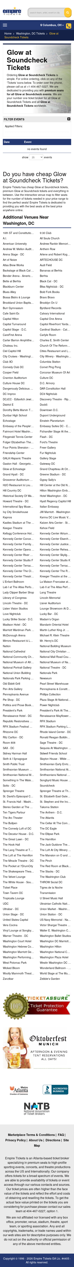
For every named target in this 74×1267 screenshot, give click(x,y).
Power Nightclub (49, 705)
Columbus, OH (52, 25)
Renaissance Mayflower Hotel (55, 716)
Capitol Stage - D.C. (15, 329)
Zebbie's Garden (50, 979)
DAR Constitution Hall (52, 388)
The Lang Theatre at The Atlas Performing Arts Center (18, 850)
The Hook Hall (11, 844)
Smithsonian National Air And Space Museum (55, 769)
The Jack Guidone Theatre (55, 844)
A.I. (5, 238)
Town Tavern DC (13, 893)
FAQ (61, 1134)
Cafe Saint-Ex (11, 313)
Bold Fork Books (50, 292)
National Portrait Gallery (17, 667)
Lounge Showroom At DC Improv (55, 608)
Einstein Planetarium (52, 421)
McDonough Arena (14, 635)
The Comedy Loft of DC (17, 828)
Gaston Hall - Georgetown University (18, 463)
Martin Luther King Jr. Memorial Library (55, 630)
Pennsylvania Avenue (16, 694)
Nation (7, 646)
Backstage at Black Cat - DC (18, 270)
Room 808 (9, 742)
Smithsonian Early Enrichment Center (55, 764)
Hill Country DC (12, 490)
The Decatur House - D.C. (18, 834)
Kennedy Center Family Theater (18, 544)
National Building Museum (55, 646)
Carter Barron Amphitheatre (18, 340)
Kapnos (7, 517)
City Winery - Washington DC (55, 356)
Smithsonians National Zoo (55, 775)
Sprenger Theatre (13, 791)
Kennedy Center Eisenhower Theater (55, 539)
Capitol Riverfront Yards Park (55, 324)
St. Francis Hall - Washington (18, 801)
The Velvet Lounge (14, 877)
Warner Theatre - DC (15, 936)
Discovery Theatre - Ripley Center (55, 399)
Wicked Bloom (11, 968)
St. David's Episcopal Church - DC (18, 796)
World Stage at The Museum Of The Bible (55, 973)
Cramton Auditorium (15, 378)
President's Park (12, 710)
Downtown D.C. (49, 410)
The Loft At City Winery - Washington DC (55, 850)
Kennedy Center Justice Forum (55, 544)
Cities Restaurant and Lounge (55, 351)
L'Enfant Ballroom (13, 581)
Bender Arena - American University (18, 276)
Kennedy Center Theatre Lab (18, 576)
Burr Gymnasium (13, 308)
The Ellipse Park (49, 834)
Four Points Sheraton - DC (18, 447)
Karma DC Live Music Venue (55, 517)
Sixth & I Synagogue (15, 759)
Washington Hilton (50, 946)
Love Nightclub (12, 614)
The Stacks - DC (50, 871)
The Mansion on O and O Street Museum (55, 855)
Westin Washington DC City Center (55, 962)
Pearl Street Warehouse (54, 683)
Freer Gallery (48, 447)
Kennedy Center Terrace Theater (55, 565)
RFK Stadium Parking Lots (55, 726)
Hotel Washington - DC (53, 496)
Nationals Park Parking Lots (18, 678)
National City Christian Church (55, 651)
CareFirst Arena (12, 335)
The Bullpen (10, 823)
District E (8, 404)
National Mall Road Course (55, 657)
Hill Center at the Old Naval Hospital (55, 485)
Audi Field (46, 265)
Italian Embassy (49, 506)
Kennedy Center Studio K (55, 560)
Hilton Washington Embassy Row (55, 490)
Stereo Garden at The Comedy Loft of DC (18, 807)
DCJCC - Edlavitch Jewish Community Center (18, 399)
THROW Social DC (51, 882)
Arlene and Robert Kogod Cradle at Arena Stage (55, 254)
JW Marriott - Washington (55, 512)
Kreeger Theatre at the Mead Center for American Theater (55, 576)
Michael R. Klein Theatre (54, 635)
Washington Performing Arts (18, 957)
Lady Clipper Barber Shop (18, 592)
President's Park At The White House (55, 710)
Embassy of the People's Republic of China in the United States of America (18, 426)
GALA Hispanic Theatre (17, 458)
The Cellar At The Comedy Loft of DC (55, 823)
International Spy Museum (18, 506)
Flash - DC (46, 437)
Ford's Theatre (49, 442)
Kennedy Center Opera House (18, 549)
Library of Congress (15, 598)
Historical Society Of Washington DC (18, 496)
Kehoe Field (47, 528)
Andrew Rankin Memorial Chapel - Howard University (55, 243)
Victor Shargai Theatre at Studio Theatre (55, 925)
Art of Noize (10, 260)
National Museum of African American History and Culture (18, 662)
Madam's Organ (49, 619)
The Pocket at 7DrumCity (18, 866)
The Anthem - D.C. (51, 812)
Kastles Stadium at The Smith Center (18, 522)
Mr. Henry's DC (49, 641)
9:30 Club (45, 233)
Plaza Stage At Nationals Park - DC (55, 700)
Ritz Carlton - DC (13, 737)
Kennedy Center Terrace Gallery (18, 565)
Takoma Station (49, 807)
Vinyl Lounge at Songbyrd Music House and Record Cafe (18, 930)
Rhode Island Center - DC (55, 732)
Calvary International (52, 313)
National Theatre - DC (53, 667)
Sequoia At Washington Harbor (55, 748)
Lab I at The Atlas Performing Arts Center (18, 587)
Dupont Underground (52, 415)
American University (15, 243)
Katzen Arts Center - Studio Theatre (55, 522)
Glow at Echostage (14, 469)
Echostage (9, 421)
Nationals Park (48, 673)
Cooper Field (10, 372)
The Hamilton (48, 839)
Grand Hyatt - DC (13, 474)
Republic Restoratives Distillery (18, 721)
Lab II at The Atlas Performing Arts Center (55, 587)
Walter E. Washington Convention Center (55, 930)
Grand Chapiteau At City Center (55, 469)
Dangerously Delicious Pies (18, 388)
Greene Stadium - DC (53, 474)
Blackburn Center (13, 286)
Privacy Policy (15, 1140)
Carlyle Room (48, 335)
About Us (36, 1140)
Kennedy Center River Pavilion (18, 555)
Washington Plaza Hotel (54, 957)
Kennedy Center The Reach (55, 571)
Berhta (44, 276)
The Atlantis (47, 818)
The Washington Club (53, 877)
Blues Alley (9, 292)
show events (37, 157)
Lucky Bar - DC (49, 614)
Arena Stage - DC (13, 254)
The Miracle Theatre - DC (18, 860)
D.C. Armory (47, 383)
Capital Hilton (11, 319)
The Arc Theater (13, 818)
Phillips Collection (50, 694)
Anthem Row (47, 249)
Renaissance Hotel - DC (17, 716)
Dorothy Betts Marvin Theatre (18, 410)
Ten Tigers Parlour (14, 812)
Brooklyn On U (48, 302)
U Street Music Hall (51, 898)
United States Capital (15, 920)
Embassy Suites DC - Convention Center (55, 426)
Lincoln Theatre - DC (15, 603)
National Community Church (18, 657)
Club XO (8, 362)
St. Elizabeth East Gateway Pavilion (55, 796)
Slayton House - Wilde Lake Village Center (55, 759)
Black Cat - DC (48, 281)
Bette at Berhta (12, 281)
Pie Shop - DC (11, 700)
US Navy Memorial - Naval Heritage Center (55, 920)
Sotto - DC (9, 785)
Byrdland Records (50, 308)
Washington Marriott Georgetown (18, 952)
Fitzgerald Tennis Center (17, 437)
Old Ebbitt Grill (11, 683)
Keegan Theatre (12, 528)
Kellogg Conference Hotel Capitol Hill (18, 533)
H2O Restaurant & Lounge (18, 485)
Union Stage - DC (13, 914)
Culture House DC (14, 383)
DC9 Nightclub (48, 394)
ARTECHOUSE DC (51, 260)
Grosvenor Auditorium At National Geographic (18, 480)
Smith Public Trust (13, 764)
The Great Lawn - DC (16, 839)
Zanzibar (8, 979)
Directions (53, 1140)
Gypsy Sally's (48, 480)
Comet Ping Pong (50, 367)
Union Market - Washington (55, 909)
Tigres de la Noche (51, 887)
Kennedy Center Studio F (18, 560)
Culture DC (46, 378)
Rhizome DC (10, 732)
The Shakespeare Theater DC (18, 871)
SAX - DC (8, 748)
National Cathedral (14, 651)
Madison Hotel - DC (14, 624)
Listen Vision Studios (15, 608)
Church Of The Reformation (55, 345)
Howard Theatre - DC (16, 501)
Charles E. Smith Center (54, 340)
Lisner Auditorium (50, 603)
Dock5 (43, 404)
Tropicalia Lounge (13, 898)
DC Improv (9, 394)
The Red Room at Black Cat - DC (55, 866)
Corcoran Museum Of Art (55, 372)
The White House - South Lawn (18, 882)
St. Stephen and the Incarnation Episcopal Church (55, 801)
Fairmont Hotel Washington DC (18, 431)
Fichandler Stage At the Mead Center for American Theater (55, 431)
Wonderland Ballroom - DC (55, 968)
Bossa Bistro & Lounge (16, 297)
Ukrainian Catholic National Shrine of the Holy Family (55, 903)
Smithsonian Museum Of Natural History (18, 769)
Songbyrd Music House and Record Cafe (55, 780)
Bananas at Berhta (51, 270)
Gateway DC (47, 463)
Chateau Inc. (10, 345)
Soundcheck (47, 785)
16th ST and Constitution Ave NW (18, 233)
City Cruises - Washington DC (18, 356)
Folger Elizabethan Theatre (18, 442)
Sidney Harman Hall (15, 753)
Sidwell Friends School (53, 753)
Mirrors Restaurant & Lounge (18, 641)
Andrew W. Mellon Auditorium (18, 249)
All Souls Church (50, 238)
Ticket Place (10, 887)
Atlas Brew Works (13, 265)
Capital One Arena (51, 319)
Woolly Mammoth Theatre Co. (18, 973)
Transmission (48, 893)
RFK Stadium (48, 721)
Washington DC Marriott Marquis (55, 941)
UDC (6, 903)
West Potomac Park (15, 962)
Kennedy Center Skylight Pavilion (55, 555)
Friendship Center (13, 453)
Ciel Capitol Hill (12, 351)
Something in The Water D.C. (18, 780)
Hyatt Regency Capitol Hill (55, 501)
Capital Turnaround (14, 324)
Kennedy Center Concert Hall (18, 539)
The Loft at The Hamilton (18, 855)
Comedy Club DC (13, 367)
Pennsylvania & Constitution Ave (55, 689)
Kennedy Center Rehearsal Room (55, 549)
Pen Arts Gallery (12, 689)
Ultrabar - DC (11, 909)
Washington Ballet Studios (55, 936)
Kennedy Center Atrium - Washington (55, 533)
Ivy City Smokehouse (15, 512)
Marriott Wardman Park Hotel (18, 630)
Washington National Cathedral (55, 952)
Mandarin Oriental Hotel (54, 624)
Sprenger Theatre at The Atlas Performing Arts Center (55, 791)
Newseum (46, 678)
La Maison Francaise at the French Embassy (55, 581)
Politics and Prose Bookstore (18, 705)
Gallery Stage (48, 458)
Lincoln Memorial (50, 598)
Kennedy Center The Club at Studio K (18, 571)
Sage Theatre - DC (51, 742)
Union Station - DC (51, 914)
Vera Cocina (10, 925)
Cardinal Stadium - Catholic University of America (55, 329)
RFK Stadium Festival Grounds (18, 726)
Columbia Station (50, 362)
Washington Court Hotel (17, 941)
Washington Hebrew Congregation (18, 946)
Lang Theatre (48, 592)
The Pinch (46, 860)
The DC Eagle (48, 828)
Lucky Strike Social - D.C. (18, 619)
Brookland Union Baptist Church (18, 302)
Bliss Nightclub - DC (52, 286)
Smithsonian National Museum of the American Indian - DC (18, 775)
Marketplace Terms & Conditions (31, 1134)
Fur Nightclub (48, 453)
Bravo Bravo (47, 297)
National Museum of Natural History (55, 662)
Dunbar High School (15, 415)
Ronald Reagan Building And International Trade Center (55, 737)
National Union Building (17, 673)
